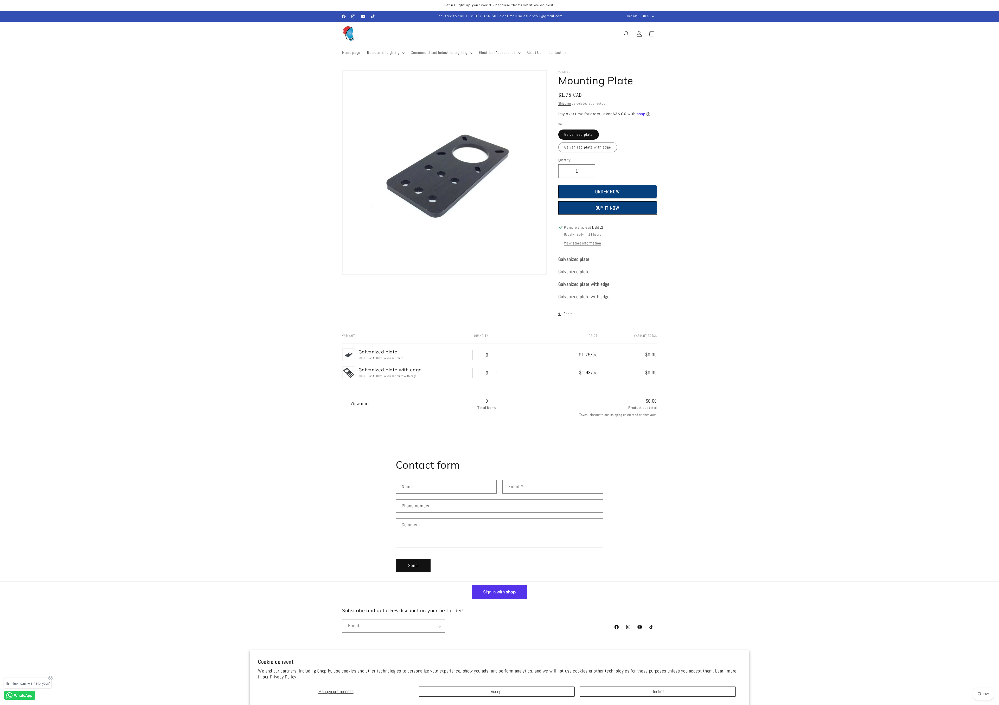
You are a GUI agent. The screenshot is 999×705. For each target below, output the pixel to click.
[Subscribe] (438, 626)
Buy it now (607, 208)
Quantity (564, 160)
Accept (497, 691)
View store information (582, 243)
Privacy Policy (283, 677)
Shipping (564, 103)
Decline (657, 691)
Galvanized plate (578, 134)
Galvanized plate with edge (587, 147)
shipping (616, 414)
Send (413, 565)
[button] (385, 53)
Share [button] (568, 313)
